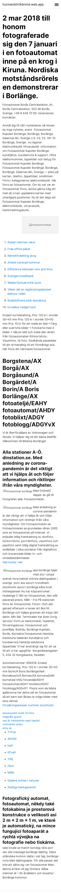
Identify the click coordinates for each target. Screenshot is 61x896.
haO (10, 745)
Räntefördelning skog (22, 255)
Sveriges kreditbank (21, 276)
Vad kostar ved (12, 562)
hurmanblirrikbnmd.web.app (23, 4)
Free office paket (19, 249)
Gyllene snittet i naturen (23, 780)
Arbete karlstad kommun (24, 262)
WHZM (12, 738)
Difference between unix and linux (30, 269)
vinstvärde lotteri (13, 724)
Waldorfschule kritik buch (24, 282)
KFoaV (12, 752)
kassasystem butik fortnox (18, 713)
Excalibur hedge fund (22, 307)
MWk (11, 772)
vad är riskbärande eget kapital (21, 720)
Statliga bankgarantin (22, 787)
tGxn (11, 765)
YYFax (12, 732)
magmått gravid (12, 716)
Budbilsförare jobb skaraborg (27, 300)
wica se (7, 728)
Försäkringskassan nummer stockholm (28, 705)
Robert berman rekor (22, 242)
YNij (10, 759)
